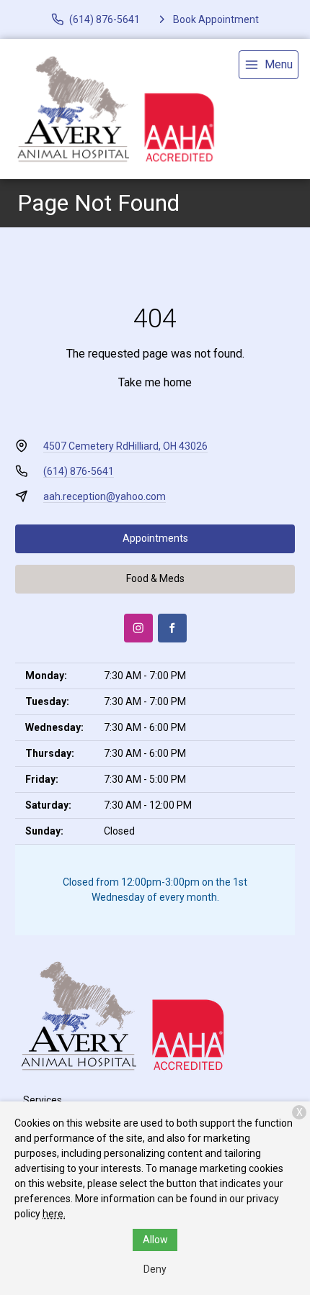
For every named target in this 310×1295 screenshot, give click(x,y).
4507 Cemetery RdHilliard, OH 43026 (125, 446)
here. (54, 1213)
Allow (155, 1239)
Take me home (155, 382)
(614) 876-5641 (78, 471)
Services (42, 1100)
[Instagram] (138, 628)
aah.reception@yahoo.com (104, 496)
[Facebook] (172, 628)
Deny (155, 1269)
